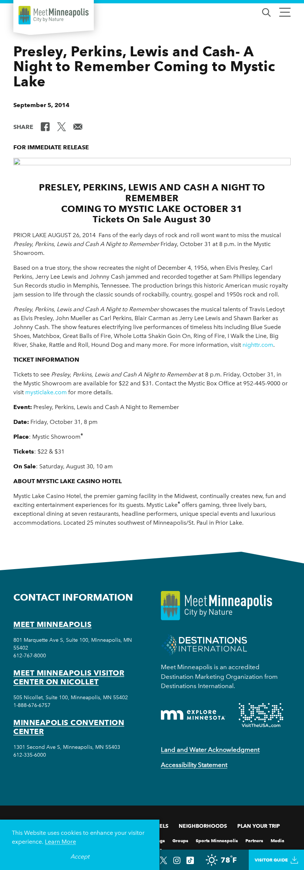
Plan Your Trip (258, 826)
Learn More (60, 841)
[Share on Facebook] (45, 126)
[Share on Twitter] (61, 126)
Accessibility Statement (194, 764)
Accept (79, 856)
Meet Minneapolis (52, 624)
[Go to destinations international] (204, 644)
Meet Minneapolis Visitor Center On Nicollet (68, 677)
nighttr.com (257, 344)
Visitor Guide (271, 860)
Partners (254, 840)
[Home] (54, 15)
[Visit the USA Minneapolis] (261, 715)
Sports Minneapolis (217, 840)
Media (277, 840)
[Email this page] (77, 126)
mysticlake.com (46, 392)
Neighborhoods (203, 826)
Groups (180, 840)
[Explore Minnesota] (193, 715)
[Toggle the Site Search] (266, 11)
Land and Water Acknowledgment (210, 749)
